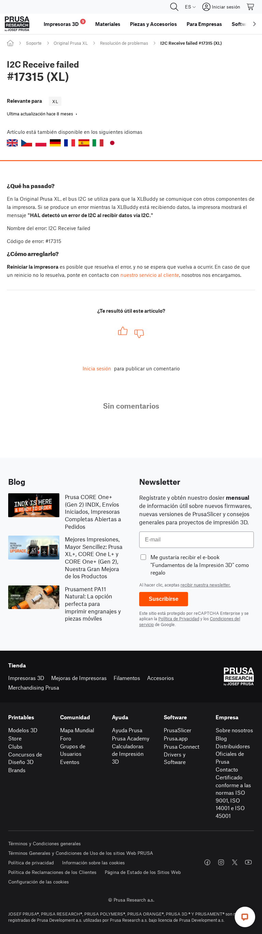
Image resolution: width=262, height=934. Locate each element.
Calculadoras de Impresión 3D (128, 754)
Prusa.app (176, 738)
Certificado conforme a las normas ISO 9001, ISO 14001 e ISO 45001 (233, 796)
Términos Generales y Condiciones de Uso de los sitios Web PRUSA (80, 853)
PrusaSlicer (177, 730)
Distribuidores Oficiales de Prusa (233, 754)
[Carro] (251, 7)
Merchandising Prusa (33, 687)
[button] (12, 142)
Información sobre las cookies (93, 862)
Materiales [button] (107, 24)
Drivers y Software (175, 758)
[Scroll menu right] (254, 24)
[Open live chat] (245, 917)
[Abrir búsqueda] (174, 7)
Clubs (15, 746)
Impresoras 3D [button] (64, 23)
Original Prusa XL (71, 43)
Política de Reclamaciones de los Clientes (52, 872)
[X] (234, 862)
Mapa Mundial (77, 730)
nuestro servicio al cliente (149, 275)
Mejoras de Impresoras (79, 678)
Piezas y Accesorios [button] (153, 24)
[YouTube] (248, 862)
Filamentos (127, 678)
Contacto (227, 769)
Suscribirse (163, 599)
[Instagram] (221, 862)
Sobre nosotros (234, 730)
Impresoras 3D (26, 678)
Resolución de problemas (124, 43)
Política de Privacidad (178, 618)
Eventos (69, 762)
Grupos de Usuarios (72, 750)
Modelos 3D (23, 730)
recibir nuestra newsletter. (205, 585)
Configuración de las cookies (38, 882)
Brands (17, 770)
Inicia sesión (97, 368)
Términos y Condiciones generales (44, 843)
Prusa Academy (130, 738)
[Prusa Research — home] (17, 24)
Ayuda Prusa (127, 730)
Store (14, 738)
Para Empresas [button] (204, 24)
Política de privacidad (31, 862)
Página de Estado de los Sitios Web (143, 872)
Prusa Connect (181, 746)
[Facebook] (207, 862)
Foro (65, 738)
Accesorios (160, 678)
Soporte (34, 43)
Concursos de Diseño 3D (25, 758)
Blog (221, 738)
